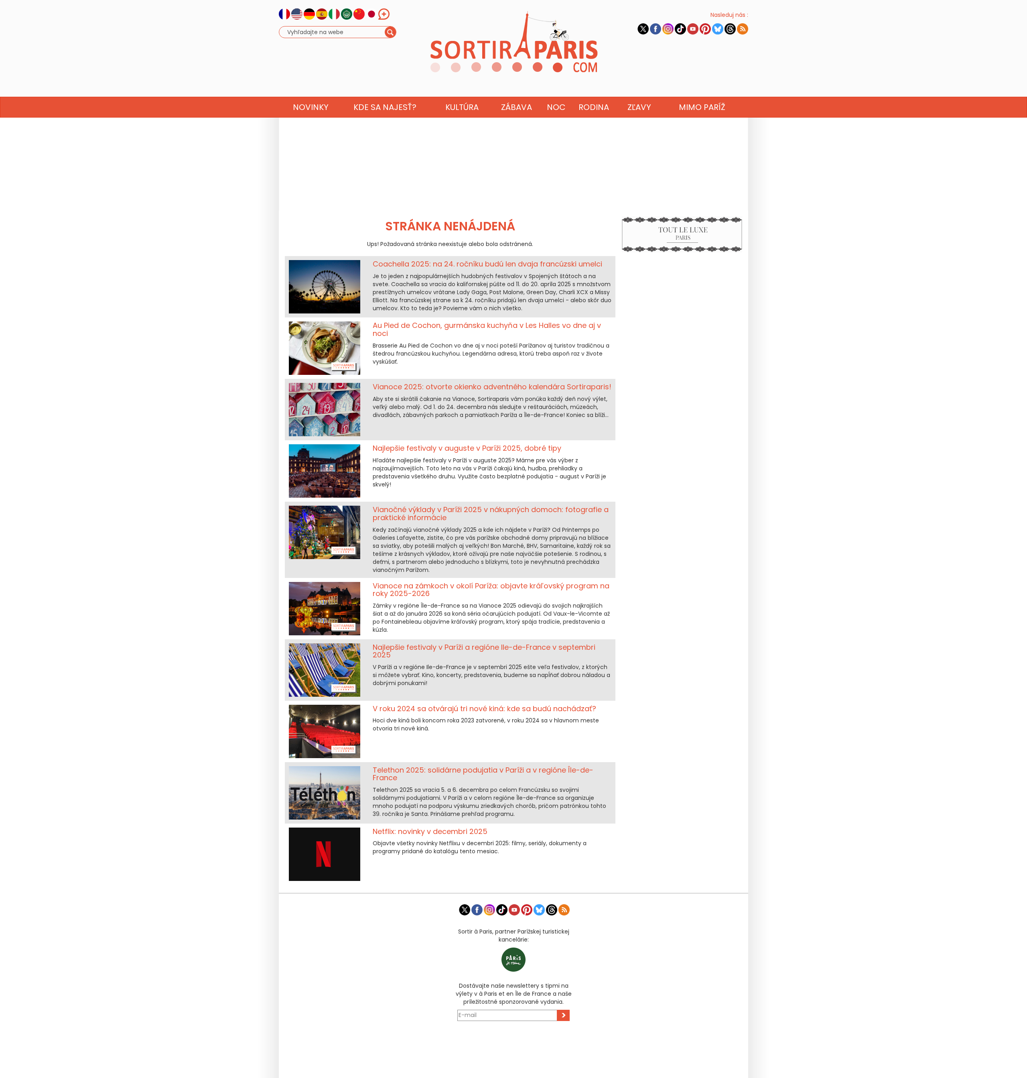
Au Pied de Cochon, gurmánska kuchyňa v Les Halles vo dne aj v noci (487, 329)
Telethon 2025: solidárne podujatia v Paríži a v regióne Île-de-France (483, 774)
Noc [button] (556, 107)
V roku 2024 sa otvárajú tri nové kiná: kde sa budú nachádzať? (484, 709)
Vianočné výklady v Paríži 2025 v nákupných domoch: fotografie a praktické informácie (491, 513)
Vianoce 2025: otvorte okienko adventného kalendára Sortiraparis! (492, 387)
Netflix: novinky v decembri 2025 (430, 831)
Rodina (593, 107)
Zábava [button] (516, 107)
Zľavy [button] (639, 107)
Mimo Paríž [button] (702, 107)
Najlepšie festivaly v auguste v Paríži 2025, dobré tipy (467, 448)
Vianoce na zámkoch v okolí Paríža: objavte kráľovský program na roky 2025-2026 (491, 590)
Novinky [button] (311, 107)
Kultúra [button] (462, 107)
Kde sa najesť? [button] (384, 107)
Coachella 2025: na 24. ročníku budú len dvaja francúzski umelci (487, 264)
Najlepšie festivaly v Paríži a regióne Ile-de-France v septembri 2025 (484, 651)
